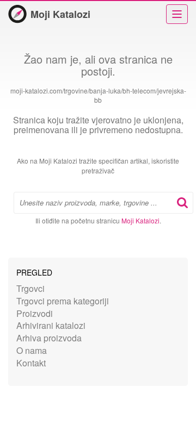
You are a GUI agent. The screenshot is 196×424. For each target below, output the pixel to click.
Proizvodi (34, 313)
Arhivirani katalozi (50, 325)
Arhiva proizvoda (49, 338)
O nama (31, 350)
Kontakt (31, 363)
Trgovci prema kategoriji (62, 301)
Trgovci (30, 288)
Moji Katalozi (60, 14)
